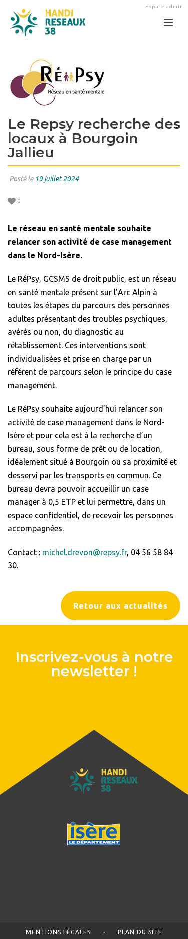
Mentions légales (58, 932)
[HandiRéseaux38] (44, 22)
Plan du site (140, 932)
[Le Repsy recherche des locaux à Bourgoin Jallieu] (94, 82)
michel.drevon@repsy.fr (84, 552)
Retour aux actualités (120, 605)
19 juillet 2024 (57, 179)
